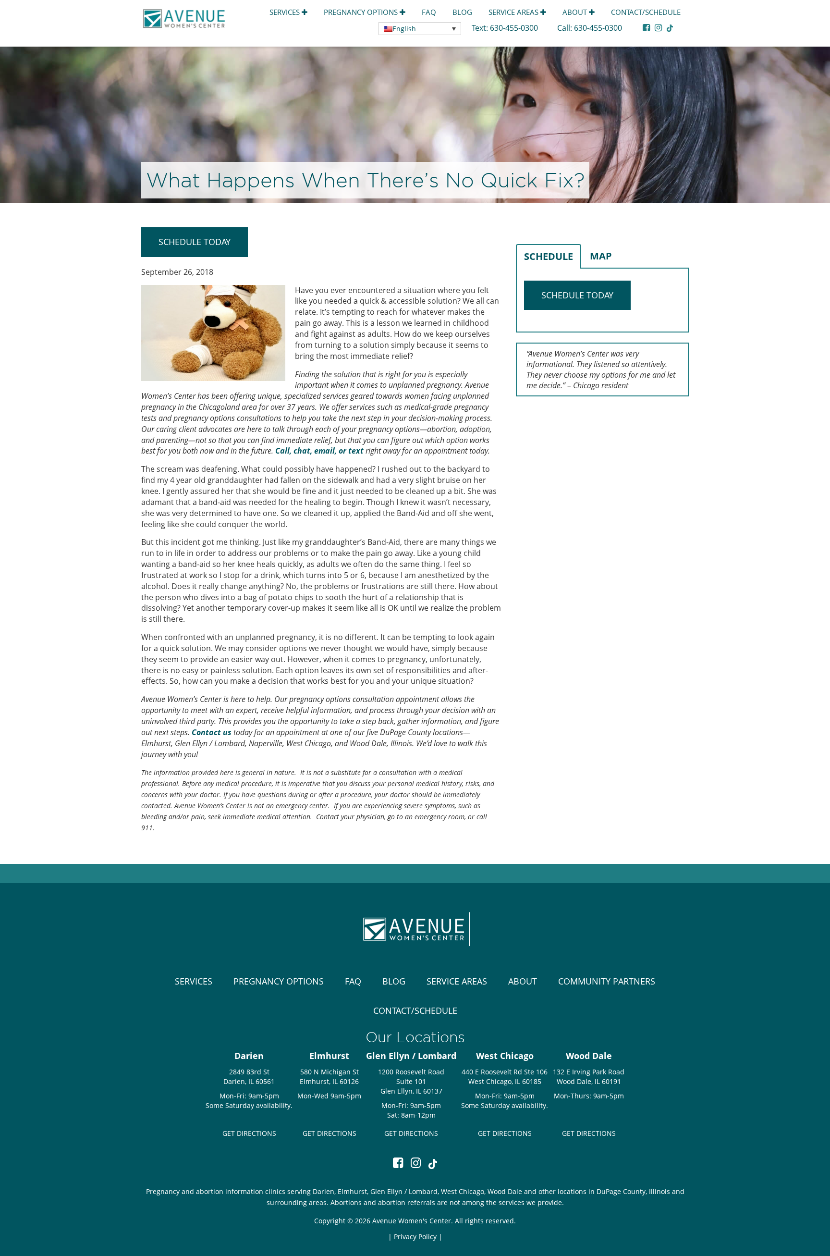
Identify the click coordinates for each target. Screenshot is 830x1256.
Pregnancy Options (362, 12)
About (575, 12)
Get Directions (249, 1133)
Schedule (548, 256)
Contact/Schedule (646, 12)
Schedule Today (195, 241)
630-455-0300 (515, 28)
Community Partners (606, 981)
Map (601, 255)
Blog (462, 12)
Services (285, 12)
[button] (419, 28)
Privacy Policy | (418, 1236)
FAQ (429, 12)
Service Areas (514, 12)
